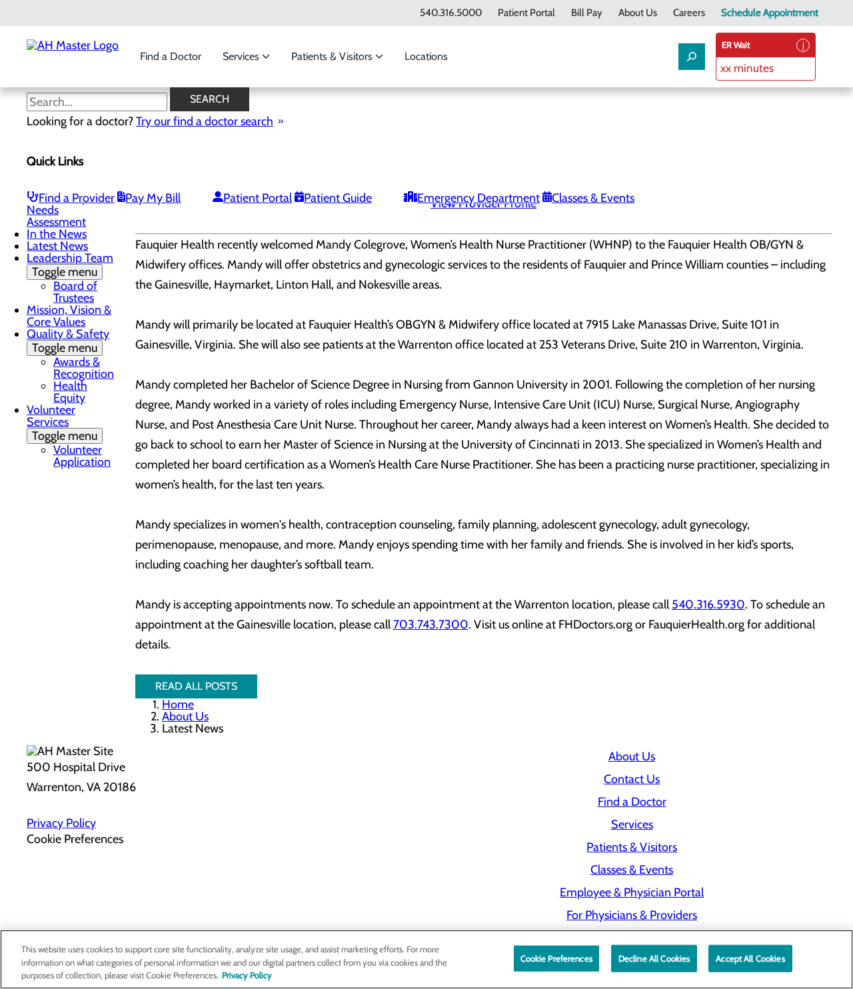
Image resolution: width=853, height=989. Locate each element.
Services (242, 56)
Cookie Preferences (556, 957)
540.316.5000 (451, 13)
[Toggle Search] (691, 56)
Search (209, 99)
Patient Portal (526, 13)
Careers (689, 13)
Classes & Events (593, 198)
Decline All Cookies (654, 957)
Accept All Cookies (750, 957)
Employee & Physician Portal (632, 892)
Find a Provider (77, 198)
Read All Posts (196, 686)
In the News (57, 234)
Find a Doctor (170, 56)
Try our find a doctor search (204, 121)
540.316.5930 (708, 604)
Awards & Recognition (83, 368)
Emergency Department (478, 198)
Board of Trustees (75, 292)
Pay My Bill (153, 198)
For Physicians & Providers (631, 915)
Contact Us (632, 779)
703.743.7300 (430, 624)
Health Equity (70, 392)
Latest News (57, 246)
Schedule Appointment (769, 13)
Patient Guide (338, 198)
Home (178, 704)
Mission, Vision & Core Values (69, 316)
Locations (426, 56)
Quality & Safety (68, 341)
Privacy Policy (61, 823)
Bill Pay (586, 13)
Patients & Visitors (333, 56)
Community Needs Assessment (57, 210)
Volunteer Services (62, 423)
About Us (637, 13)
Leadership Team (70, 265)
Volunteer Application (82, 456)
